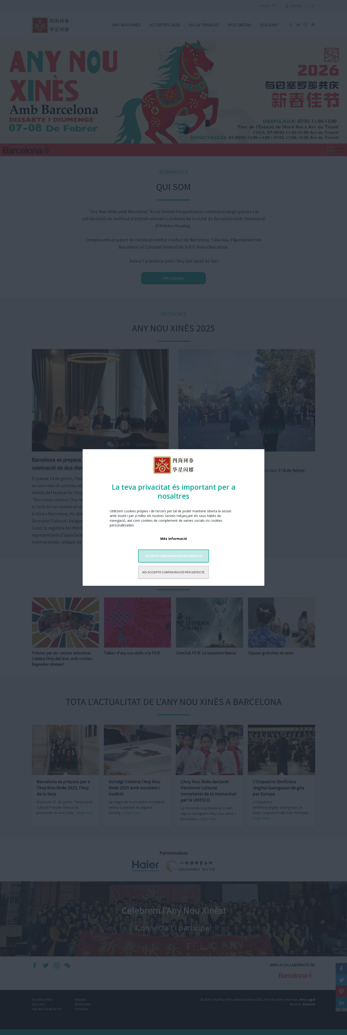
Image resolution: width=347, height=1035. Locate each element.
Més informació (173, 538)
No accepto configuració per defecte (173, 572)
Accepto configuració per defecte (173, 556)
